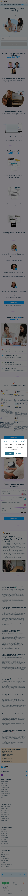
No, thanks (18, 453)
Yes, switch (9, 453)
